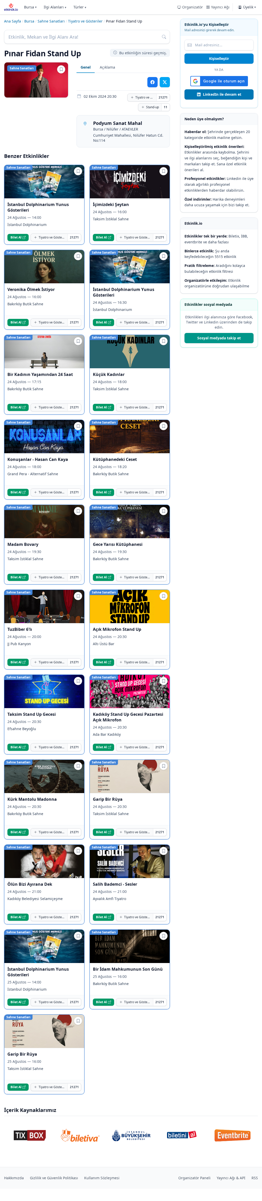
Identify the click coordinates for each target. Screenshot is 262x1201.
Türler (79, 7)
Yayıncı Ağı (220, 7)
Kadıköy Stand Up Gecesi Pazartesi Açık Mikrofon (128, 717)
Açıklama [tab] (107, 67)
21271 (163, 97)
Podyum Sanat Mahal (117, 123)
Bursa (30, 7)
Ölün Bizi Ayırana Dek (29, 884)
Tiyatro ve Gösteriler (85, 21)
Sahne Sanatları (51, 21)
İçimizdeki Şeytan (111, 204)
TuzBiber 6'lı (19, 629)
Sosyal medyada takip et (219, 338)
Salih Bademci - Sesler (115, 884)
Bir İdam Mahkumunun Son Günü (128, 969)
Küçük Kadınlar (109, 374)
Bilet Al (15, 237)
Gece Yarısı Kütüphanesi (118, 544)
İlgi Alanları (55, 7)
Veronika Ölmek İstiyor (31, 289)
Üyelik (249, 7)
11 (165, 107)
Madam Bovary (22, 544)
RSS (255, 1177)
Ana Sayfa (12, 21)
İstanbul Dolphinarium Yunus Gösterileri (38, 207)
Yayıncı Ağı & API (231, 1177)
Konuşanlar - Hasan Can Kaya (37, 459)
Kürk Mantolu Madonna (32, 799)
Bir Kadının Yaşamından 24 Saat (40, 374)
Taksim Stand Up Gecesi (31, 714)
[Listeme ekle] (61, 69)
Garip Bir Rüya (108, 799)
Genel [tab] (86, 67)
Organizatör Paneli (194, 1177)
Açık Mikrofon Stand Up (117, 629)
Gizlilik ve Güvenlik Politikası (54, 1177)
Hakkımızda (14, 1177)
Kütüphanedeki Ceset (115, 459)
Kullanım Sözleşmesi (101, 1177)
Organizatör (192, 7)
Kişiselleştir (219, 58)
